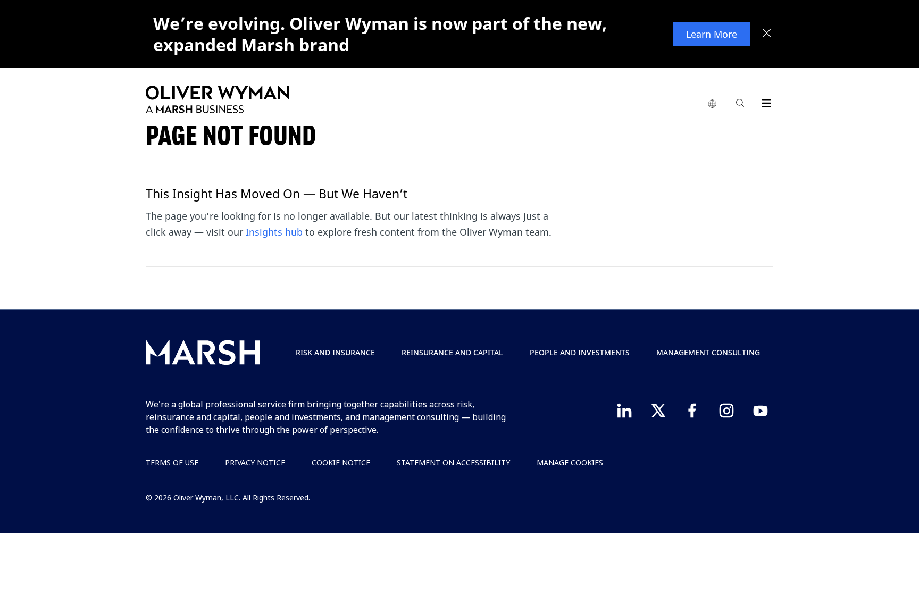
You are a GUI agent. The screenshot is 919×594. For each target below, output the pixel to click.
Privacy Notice (255, 462)
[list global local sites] (712, 104)
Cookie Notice (341, 462)
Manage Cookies (570, 462)
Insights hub (274, 231)
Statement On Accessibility (453, 462)
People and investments (580, 352)
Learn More (711, 34)
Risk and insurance (335, 352)
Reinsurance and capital (452, 352)
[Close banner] (766, 34)
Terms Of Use (172, 462)
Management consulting (708, 352)
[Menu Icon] (764, 101)
